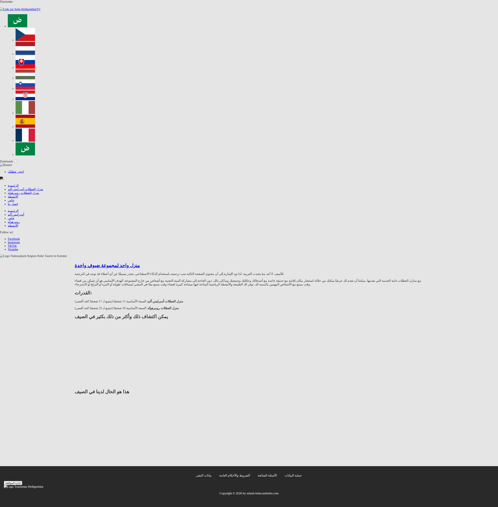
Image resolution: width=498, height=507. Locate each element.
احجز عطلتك (16, 171)
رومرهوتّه (14, 222)
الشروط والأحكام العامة (234, 475)
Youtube (13, 249)
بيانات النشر (203, 475)
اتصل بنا (13, 204)
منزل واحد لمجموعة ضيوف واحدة (107, 265)
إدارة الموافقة (13, 483)
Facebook (14, 238)
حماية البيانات (293, 475)
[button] (5, 178)
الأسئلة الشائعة (267, 475)
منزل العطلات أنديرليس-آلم (25, 189)
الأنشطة (13, 196)
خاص (11, 200)
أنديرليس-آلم (16, 214)
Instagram (14, 242)
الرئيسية (13, 185)
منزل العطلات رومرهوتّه (23, 193)
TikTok (12, 245)
